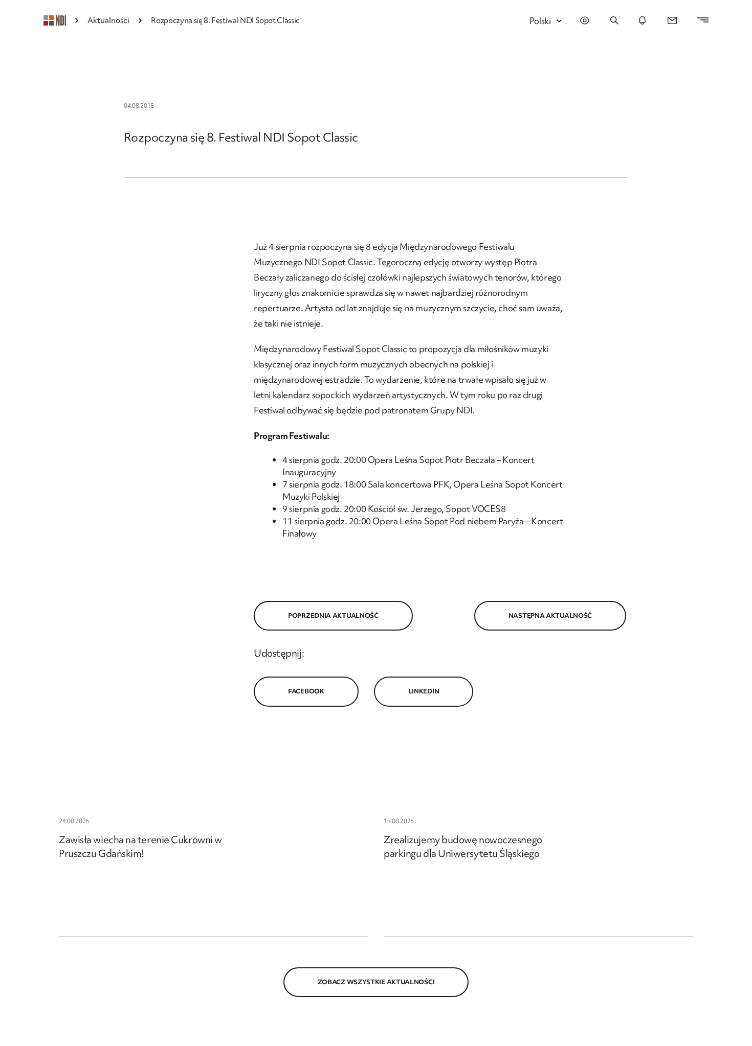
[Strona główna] (54, 20)
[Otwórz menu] (698, 20)
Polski (540, 21)
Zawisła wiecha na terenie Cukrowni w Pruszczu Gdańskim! (140, 846)
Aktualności (108, 20)
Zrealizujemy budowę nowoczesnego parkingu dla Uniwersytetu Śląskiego (463, 846)
